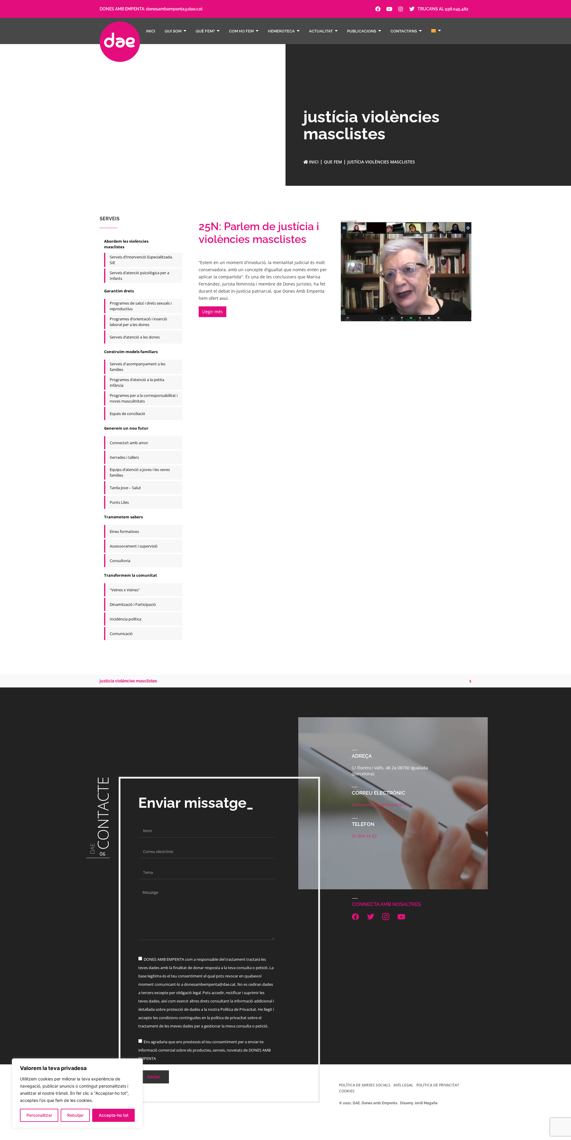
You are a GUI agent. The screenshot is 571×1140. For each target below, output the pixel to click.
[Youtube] (389, 9)
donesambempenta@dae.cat (174, 9)
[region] (77, 1093)
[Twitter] (412, 9)
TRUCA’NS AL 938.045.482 (443, 9)
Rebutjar (75, 1115)
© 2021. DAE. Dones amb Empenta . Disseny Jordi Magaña (388, 1103)
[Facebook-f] (378, 9)
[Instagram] (400, 9)
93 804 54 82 (364, 836)
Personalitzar (39, 1115)
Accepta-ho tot (113, 1115)
